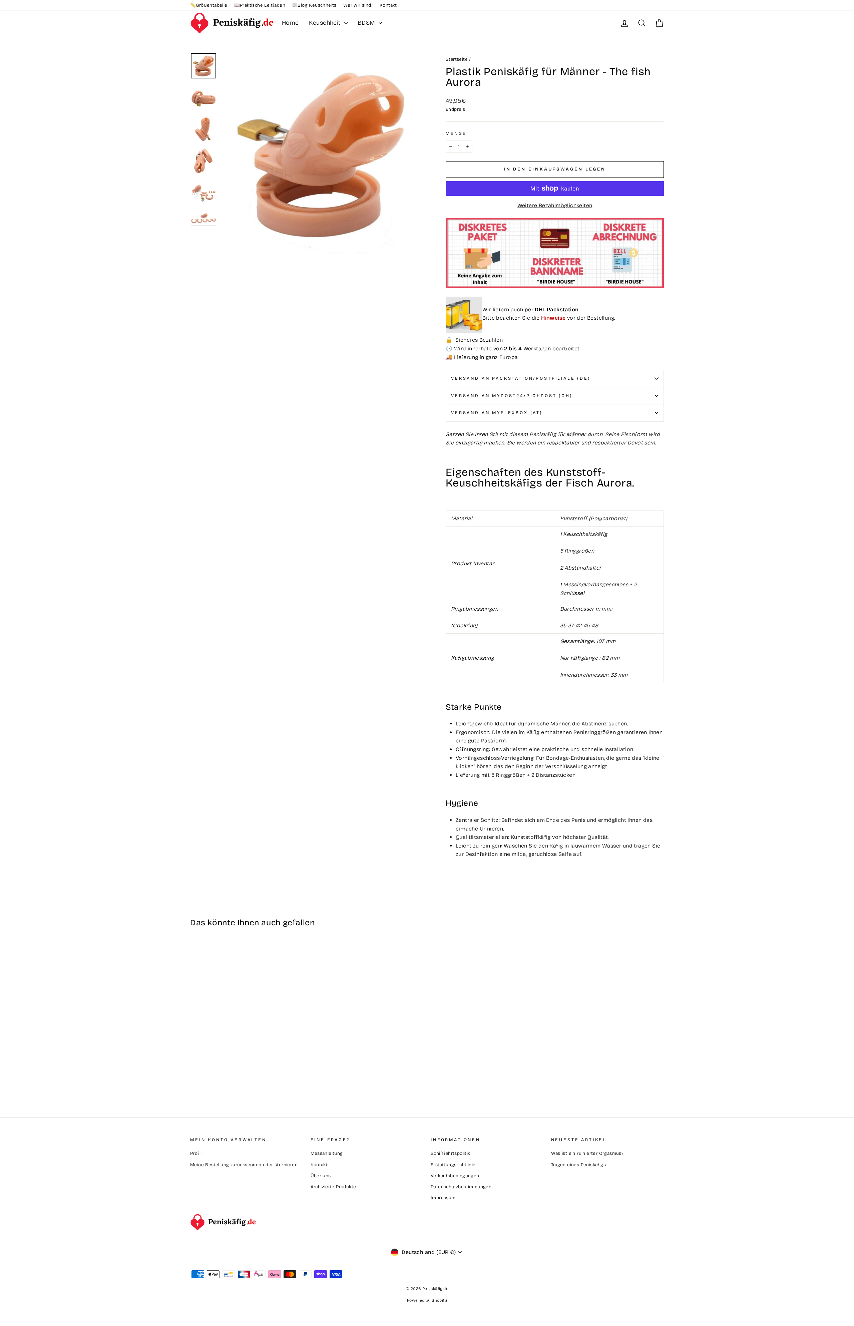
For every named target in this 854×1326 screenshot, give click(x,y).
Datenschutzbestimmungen (461, 1187)
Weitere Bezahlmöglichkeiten (554, 205)
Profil (195, 1153)
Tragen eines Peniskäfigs (578, 1165)
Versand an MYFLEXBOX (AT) (497, 412)
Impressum (443, 1198)
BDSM (367, 22)
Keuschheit (326, 22)
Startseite (457, 59)
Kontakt (388, 5)
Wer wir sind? (358, 5)
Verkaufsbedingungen (455, 1176)
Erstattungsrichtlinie (453, 1165)
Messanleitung (327, 1153)
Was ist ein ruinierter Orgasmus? (587, 1153)
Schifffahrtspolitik (450, 1153)
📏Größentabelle (209, 5)
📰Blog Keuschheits (314, 5)
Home (290, 22)
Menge (456, 133)
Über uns (321, 1176)
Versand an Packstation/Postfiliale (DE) (521, 378)
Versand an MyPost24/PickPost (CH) (512, 395)
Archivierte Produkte (333, 1187)
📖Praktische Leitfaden (259, 5)
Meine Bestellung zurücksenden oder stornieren (244, 1165)
